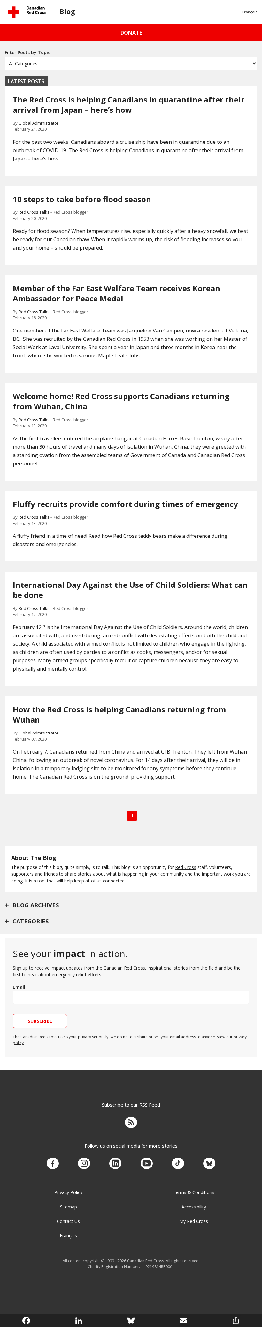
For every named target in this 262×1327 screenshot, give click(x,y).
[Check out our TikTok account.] (178, 1164)
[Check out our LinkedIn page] (115, 1164)
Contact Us (68, 1221)
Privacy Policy (68, 1192)
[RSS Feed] (131, 1123)
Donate (131, 32)
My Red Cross (193, 1221)
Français (249, 12)
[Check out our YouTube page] (147, 1164)
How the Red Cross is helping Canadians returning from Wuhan (119, 714)
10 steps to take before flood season (82, 199)
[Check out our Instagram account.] (84, 1164)
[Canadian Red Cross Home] (27, 12)
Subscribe (40, 1021)
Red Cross (185, 867)
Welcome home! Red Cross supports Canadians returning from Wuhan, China (121, 401)
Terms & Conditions (193, 1192)
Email (19, 987)
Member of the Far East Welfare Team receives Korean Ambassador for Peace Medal (116, 293)
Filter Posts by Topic (27, 52)
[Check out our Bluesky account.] (209, 1164)
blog (67, 11)
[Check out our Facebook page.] (53, 1164)
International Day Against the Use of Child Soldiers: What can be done (130, 589)
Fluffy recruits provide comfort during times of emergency (125, 504)
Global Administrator (38, 123)
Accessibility (193, 1207)
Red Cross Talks (34, 212)
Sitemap (68, 1207)
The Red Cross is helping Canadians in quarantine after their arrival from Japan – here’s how (128, 104)
